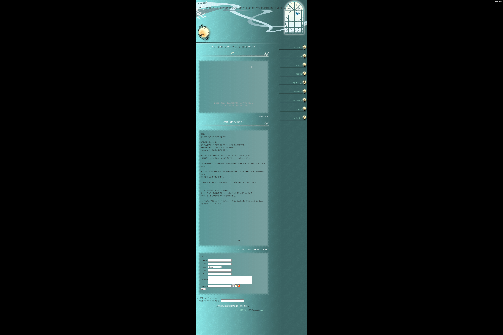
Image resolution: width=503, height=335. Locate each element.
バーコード (298, 92)
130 (245, 47)
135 (224, 47)
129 (249, 47)
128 (253, 47)
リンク (299, 56)
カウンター (298, 118)
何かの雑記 (202, 3)
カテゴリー (298, 65)
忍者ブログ (244, 310)
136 (220, 47)
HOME (230, 306)
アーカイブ (298, 109)
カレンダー (298, 48)
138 (211, 47)
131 (241, 47)
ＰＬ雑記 (248, 249)
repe (261, 310)
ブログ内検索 (297, 100)
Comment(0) (265, 249)
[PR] (232, 53)
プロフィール (297, 83)
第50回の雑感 (223, 306)
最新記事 (299, 74)
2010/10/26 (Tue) (238, 249)
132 (237, 47)
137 (216, 47)
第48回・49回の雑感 (240, 306)
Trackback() (256, 249)
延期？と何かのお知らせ (232, 122)
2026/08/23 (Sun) (262, 116)
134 (228, 47)
